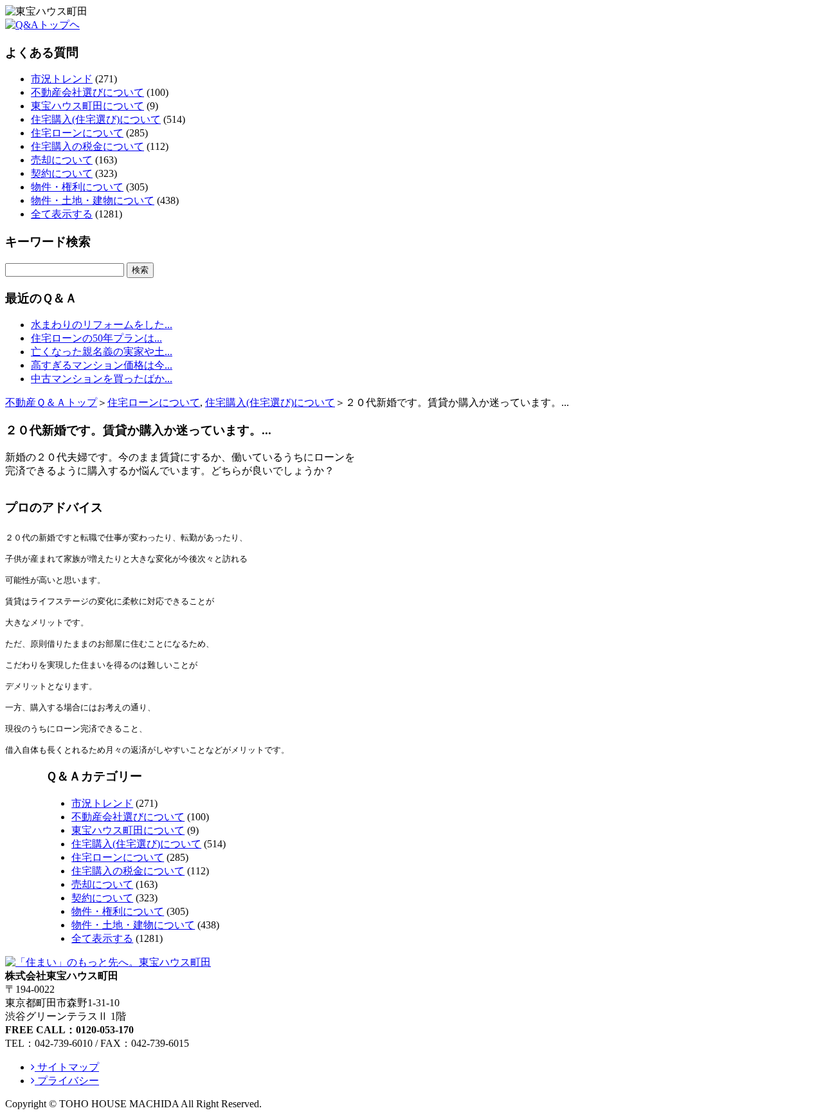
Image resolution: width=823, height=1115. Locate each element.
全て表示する (62, 213)
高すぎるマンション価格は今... (101, 365)
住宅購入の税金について (87, 146)
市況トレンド (62, 78)
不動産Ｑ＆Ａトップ (51, 402)
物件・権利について (77, 186)
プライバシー (67, 1080)
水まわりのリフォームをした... (101, 324)
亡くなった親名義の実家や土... (101, 351)
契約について (62, 173)
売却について (62, 159)
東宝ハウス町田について (87, 105)
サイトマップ (67, 1067)
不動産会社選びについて (87, 92)
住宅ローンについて (77, 132)
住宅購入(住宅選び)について (96, 119)
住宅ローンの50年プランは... (96, 338)
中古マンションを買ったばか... (101, 378)
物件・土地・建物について (92, 200)
